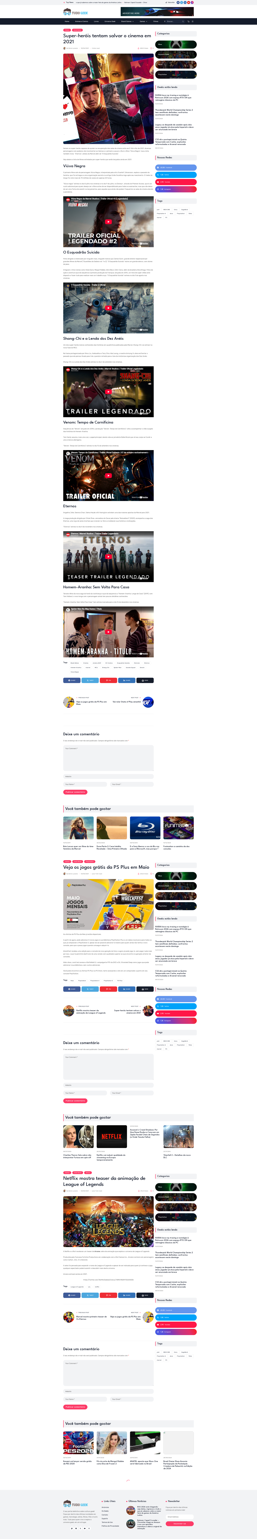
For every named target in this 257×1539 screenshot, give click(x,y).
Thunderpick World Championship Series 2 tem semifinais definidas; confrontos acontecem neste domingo (174, 112)
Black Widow (75, 663)
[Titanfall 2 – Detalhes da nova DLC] (178, 1136)
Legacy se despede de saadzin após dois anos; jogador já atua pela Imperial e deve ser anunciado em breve (174, 127)
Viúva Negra (75, 672)
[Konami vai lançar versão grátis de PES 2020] (78, 1442)
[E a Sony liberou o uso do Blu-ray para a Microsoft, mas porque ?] (145, 828)
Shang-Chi (105, 667)
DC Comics (109, 663)
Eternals (137, 663)
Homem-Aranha (76, 667)
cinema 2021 (97, 663)
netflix (97, 1287)
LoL (89, 1287)
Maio (72, 980)
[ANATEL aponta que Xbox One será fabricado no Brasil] (145, 1442)
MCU (96, 667)
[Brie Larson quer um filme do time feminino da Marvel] (78, 828)
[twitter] (181, 2)
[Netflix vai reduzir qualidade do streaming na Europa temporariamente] (112, 1136)
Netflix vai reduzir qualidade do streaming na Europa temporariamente (111, 1157)
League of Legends (77, 1287)
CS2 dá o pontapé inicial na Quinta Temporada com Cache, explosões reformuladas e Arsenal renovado (171, 142)
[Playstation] (176, 75)
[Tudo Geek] (75, 11)
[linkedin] (185, 2)
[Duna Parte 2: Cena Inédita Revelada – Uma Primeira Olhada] (112, 828)
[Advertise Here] (157, 11)
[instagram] (192, 2)
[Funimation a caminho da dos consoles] (178, 828)
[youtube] (188, 2)
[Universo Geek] (176, 55)
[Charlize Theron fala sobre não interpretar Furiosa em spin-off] (78, 1136)
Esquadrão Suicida (123, 663)
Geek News (77, 30)
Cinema (85, 663)
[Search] (183, 21)
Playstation (90, 861)
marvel (88, 667)
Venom (142, 667)
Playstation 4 (94, 980)
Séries (88, 1172)
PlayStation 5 (108, 980)
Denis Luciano (73, 48)
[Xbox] (176, 45)
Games (67, 861)
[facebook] (178, 2)
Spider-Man (117, 667)
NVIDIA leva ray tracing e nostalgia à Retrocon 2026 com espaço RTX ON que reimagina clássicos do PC (173, 97)
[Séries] (176, 65)
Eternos (147, 663)
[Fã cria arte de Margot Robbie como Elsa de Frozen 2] (112, 1442)
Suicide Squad (130, 667)
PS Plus (119, 980)
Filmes (67, 30)
